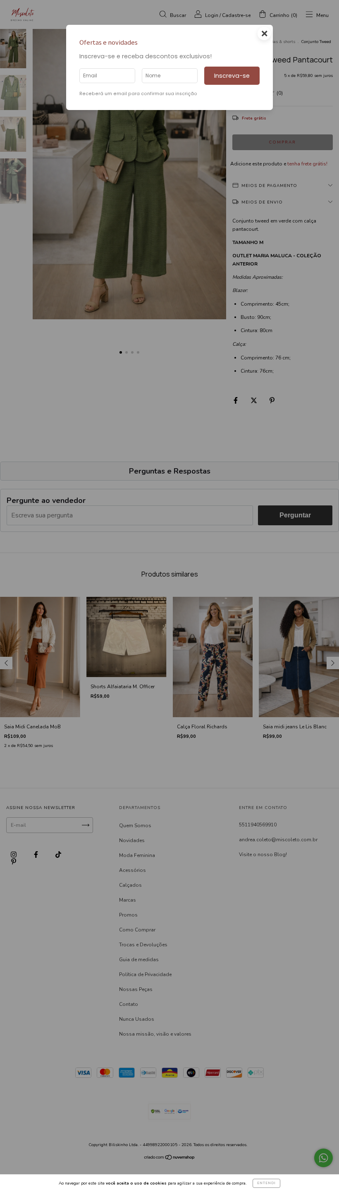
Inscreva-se (232, 76)
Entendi (266, 1183)
